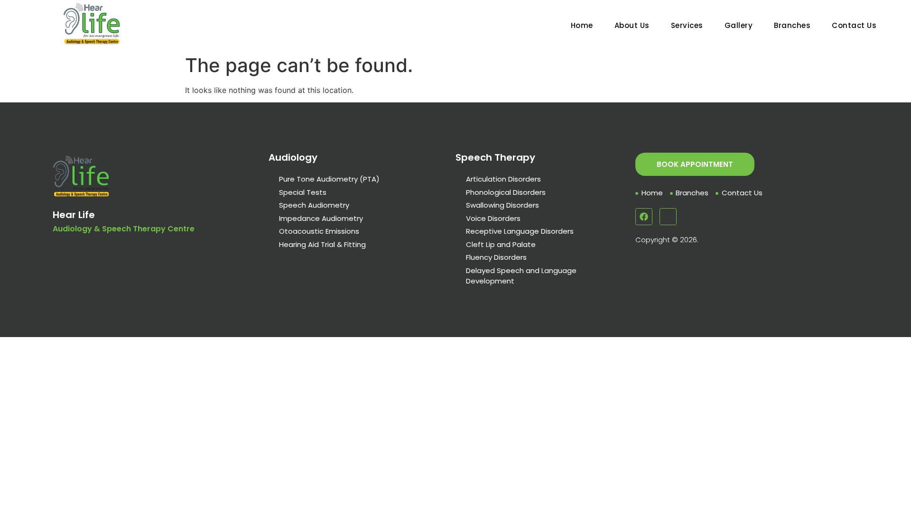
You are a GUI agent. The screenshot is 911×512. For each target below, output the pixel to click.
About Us (632, 25)
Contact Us (854, 25)
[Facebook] (643, 216)
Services (687, 25)
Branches (792, 25)
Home (582, 25)
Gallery (739, 25)
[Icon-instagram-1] (668, 216)
